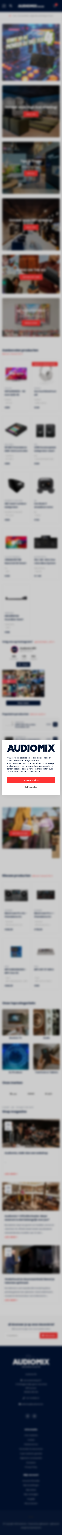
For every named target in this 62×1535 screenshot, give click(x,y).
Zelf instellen (31, 787)
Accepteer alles (31, 780)
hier (22, 771)
